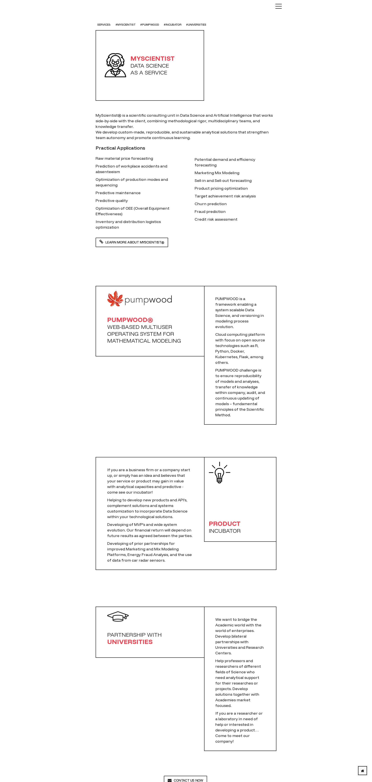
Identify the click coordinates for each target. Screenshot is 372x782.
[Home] (362, 771)
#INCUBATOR (172, 24)
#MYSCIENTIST (125, 24)
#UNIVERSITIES (196, 24)
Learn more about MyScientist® (134, 242)
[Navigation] (278, 6)
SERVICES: (104, 24)
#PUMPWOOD (149, 24)
